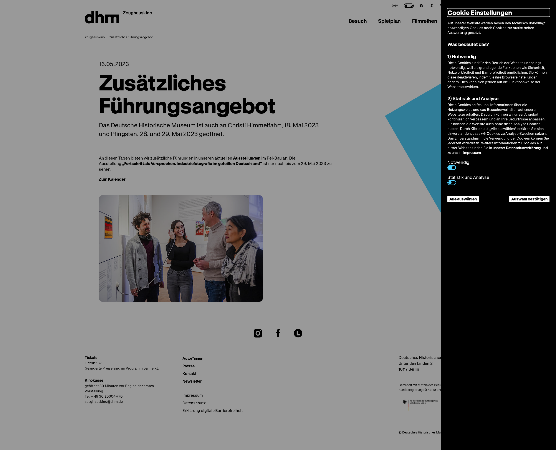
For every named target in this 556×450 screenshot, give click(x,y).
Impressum (472, 152)
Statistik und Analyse (468, 177)
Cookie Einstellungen (479, 12)
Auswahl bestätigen (529, 199)
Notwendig (458, 162)
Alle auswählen (463, 199)
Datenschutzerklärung (523, 148)
